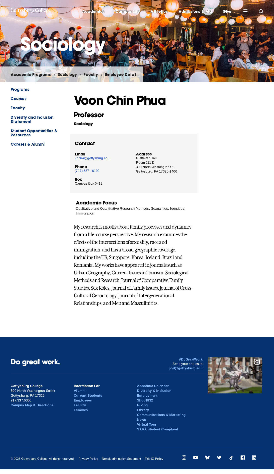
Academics (93, 11)
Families (81, 410)
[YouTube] (195, 458)
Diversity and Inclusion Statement (32, 119)
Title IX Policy (154, 458)
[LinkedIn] (254, 458)
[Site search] (261, 11)
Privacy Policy (88, 458)
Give (227, 11)
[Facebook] (243, 458)
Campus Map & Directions (32, 405)
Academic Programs (31, 74)
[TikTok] (231, 458)
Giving (142, 405)
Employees (83, 400)
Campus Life (127, 11)
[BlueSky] (207, 458)
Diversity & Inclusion (154, 391)
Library (143, 410)
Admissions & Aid (195, 11)
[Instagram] (184, 458)
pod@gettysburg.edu (186, 368)
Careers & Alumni (28, 144)
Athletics (159, 11)
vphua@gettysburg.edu (92, 158)
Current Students (88, 395)
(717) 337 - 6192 (87, 171)
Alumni (80, 391)
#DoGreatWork (191, 359)
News (141, 420)
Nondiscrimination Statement (121, 458)
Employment (147, 395)
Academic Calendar (153, 386)
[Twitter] (219, 458)
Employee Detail (120, 74)
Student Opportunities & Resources (34, 133)
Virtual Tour (146, 424)
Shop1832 (145, 400)
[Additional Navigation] (245, 11)
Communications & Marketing (161, 415)
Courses (18, 98)
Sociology (67, 74)
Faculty (91, 74)
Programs (20, 89)
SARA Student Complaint (157, 429)
